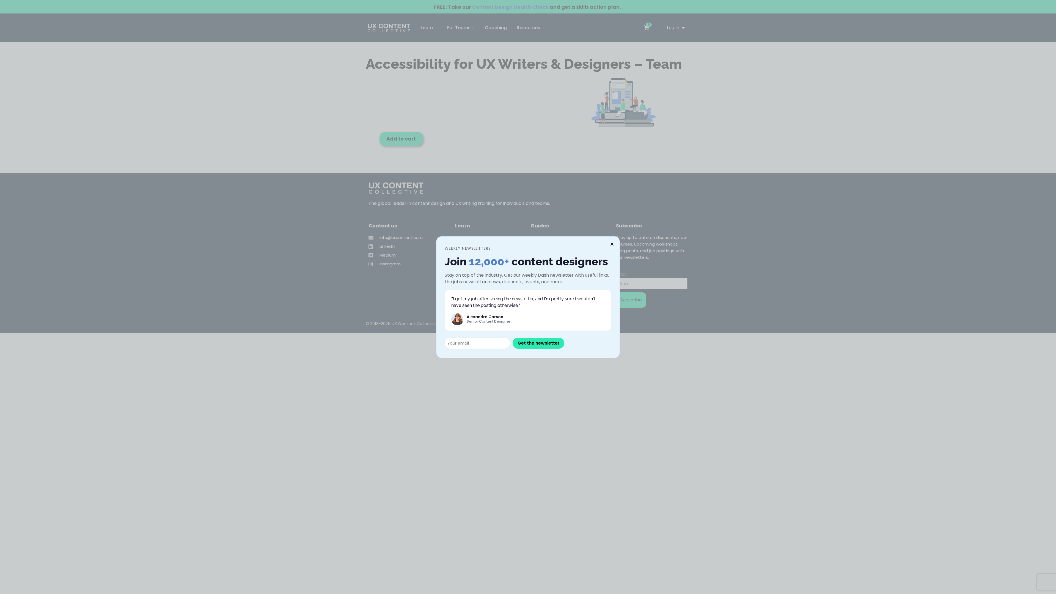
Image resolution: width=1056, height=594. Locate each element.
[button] (612, 244)
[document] (528, 297)
